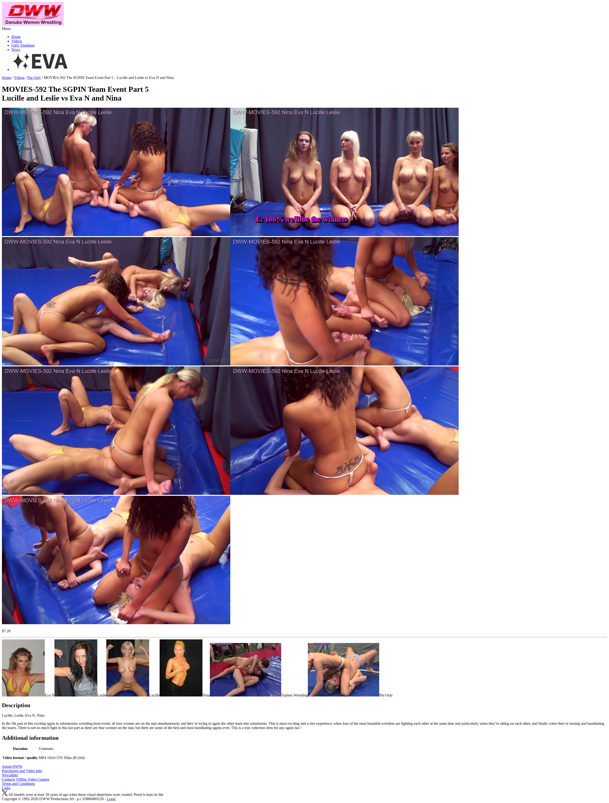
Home (16, 37)
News (15, 50)
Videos (16, 41)
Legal (111, 799)
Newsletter (10, 775)
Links (6, 788)
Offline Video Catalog (32, 779)
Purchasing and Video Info (22, 771)
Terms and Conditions (18, 784)
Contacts (8, 779)
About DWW (12, 766)
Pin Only (34, 78)
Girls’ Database (22, 45)
